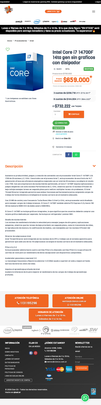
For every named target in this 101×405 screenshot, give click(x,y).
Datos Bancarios (12, 362)
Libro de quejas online (14, 376)
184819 (58, 69)
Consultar (62, 123)
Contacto (9, 355)
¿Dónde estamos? (12, 359)
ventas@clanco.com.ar (74, 301)
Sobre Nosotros (12, 352)
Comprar (74, 114)
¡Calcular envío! (61, 134)
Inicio (9, 41)
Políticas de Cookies (14, 372)
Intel (32, 41)
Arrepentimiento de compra (18, 380)
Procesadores (21, 41)
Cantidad (57, 111)
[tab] (50, 166)
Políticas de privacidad (10, 367)
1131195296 (28, 303)
